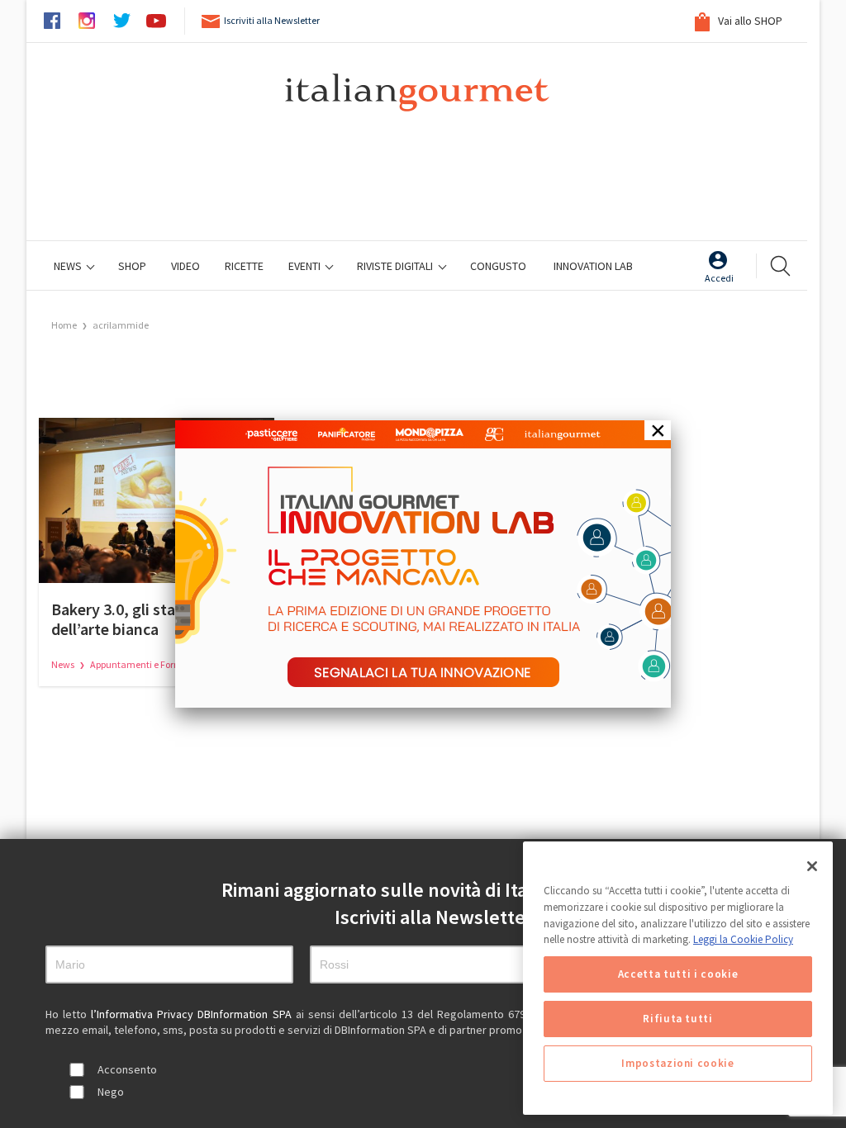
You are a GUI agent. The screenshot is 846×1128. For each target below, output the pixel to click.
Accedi (719, 278)
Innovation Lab (593, 265)
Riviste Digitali (396, 265)
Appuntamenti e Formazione (151, 664)
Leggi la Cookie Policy (743, 939)
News (69, 265)
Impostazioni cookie (677, 1063)
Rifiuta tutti (678, 1019)
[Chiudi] (812, 866)
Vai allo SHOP (748, 20)
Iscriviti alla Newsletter (272, 20)
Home (64, 325)
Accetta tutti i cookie (678, 974)
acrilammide (121, 325)
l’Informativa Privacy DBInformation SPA (193, 1014)
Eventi (305, 265)
